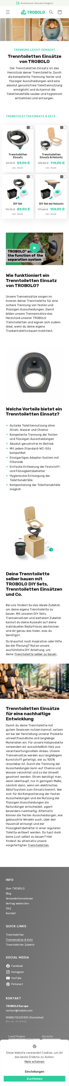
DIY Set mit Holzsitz (51, 203)
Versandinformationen (19, 898)
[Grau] (28, 127)
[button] (8, 12)
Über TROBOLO (15, 888)
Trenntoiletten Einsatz (17, 156)
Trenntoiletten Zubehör (20, 944)
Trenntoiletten (38, 845)
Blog (8, 893)
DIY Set (17, 203)
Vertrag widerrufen (17, 903)
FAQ (8, 908)
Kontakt (11, 913)
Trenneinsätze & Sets (19, 939)
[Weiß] (31, 127)
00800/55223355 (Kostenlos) (25, 1017)
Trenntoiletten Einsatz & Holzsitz (51, 156)
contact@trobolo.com (19, 1010)
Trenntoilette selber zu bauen (35, 654)
